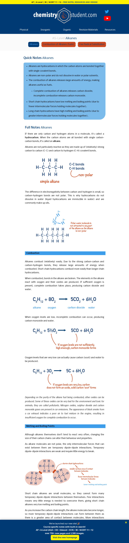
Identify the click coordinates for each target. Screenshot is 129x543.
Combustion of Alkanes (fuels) (58, 44)
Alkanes (34, 44)
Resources (110, 30)
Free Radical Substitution (92, 44)
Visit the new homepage (65, 537)
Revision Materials (88, 30)
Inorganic (45, 30)
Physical (24, 30)
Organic (67, 30)
